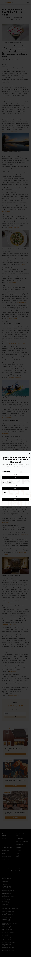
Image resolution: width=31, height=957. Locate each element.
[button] (28, 453)
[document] (15, 478)
